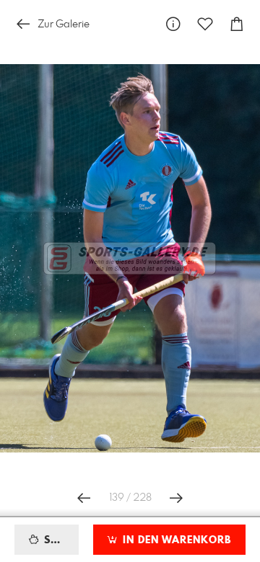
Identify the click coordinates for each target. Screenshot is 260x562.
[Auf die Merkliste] (205, 24)
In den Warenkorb (175, 540)
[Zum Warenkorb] (237, 24)
